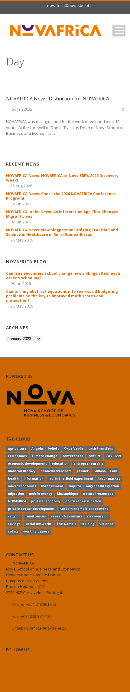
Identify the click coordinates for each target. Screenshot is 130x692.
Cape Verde (73, 448)
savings (14, 524)
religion (14, 516)
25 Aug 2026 (21, 185)
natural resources (98, 493)
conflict (94, 456)
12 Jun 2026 (21, 204)
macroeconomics (22, 486)
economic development (27, 463)
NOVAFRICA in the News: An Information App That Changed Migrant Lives (62, 214)
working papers (36, 531)
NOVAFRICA (17, 501)
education (60, 463)
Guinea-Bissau (105, 471)
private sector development (31, 509)
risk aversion (98, 516)
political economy (45, 501)
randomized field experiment (84, 509)
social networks (38, 524)
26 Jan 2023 (22, 109)
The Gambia (66, 524)
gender (82, 471)
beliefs (53, 448)
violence (106, 524)
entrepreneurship (88, 463)
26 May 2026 (22, 240)
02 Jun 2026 (21, 222)
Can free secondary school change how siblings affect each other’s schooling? (63, 275)
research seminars (66, 516)
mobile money (40, 493)
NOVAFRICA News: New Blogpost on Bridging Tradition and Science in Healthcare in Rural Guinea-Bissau (62, 232)
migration (16, 493)
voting (13, 531)
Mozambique (67, 493)
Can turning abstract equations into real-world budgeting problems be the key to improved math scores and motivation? (62, 296)
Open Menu (118, 30)
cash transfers (100, 448)
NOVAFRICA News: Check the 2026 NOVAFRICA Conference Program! (61, 196)
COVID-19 (113, 456)
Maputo (74, 486)
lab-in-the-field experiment (70, 478)
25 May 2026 (22, 306)
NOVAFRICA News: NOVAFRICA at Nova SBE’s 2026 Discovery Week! (62, 178)
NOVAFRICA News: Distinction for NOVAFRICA (57, 98)
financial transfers (56, 471)
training (88, 524)
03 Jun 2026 (21, 283)
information (34, 478)
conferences (72, 456)
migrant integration (102, 486)
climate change (44, 456)
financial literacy (22, 471)
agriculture (17, 448)
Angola (37, 448)
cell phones (17, 456)
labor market (109, 478)
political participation (83, 501)
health (13, 478)
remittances (35, 516)
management (52, 486)
